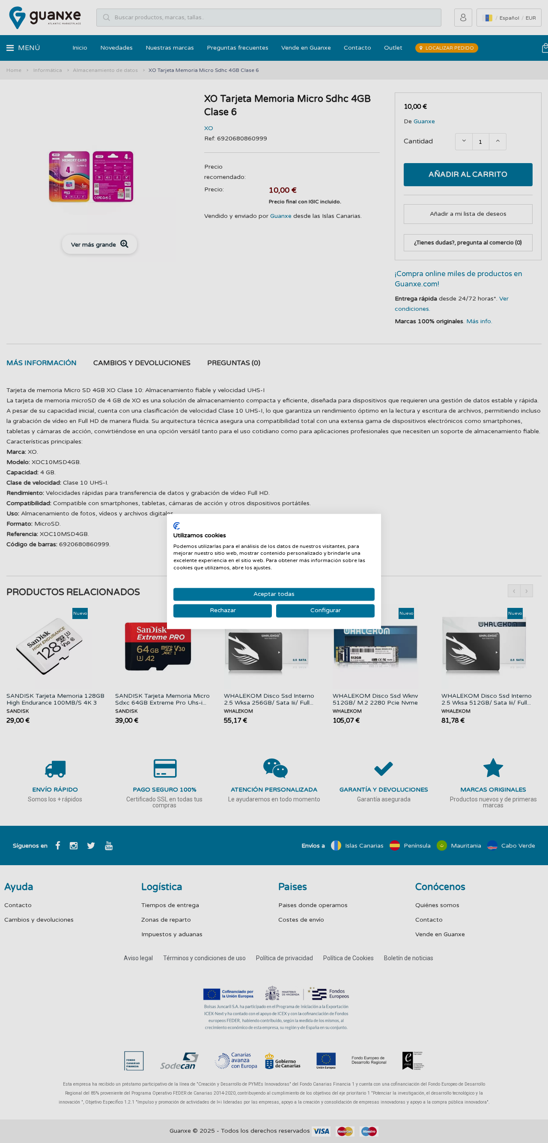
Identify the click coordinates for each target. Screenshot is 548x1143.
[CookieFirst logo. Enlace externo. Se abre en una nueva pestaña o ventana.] (176, 526)
